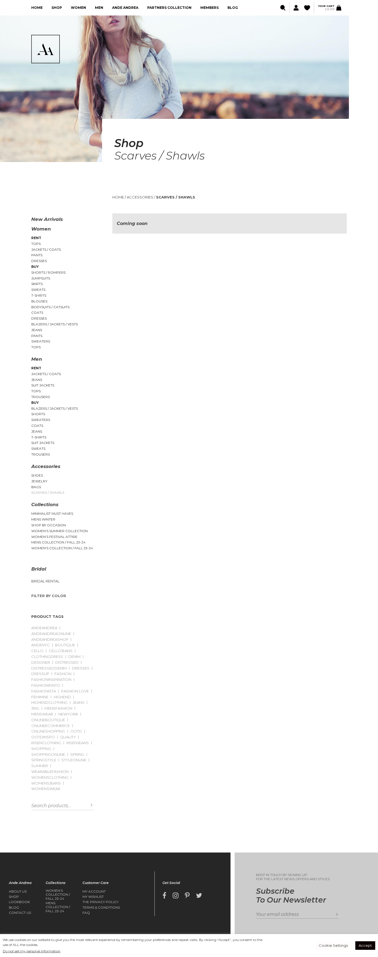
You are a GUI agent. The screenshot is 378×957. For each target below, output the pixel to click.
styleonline (73, 760)
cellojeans (61, 650)
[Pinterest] (187, 895)
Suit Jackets (42, 385)
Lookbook (19, 902)
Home (37, 8)
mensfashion (58, 708)
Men (99, 8)
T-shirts (38, 295)
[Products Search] (283, 8)
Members (209, 8)
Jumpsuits (40, 278)
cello (37, 650)
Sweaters (40, 341)
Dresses (39, 261)
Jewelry (39, 481)
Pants (36, 255)
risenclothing (46, 742)
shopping (41, 748)
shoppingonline (48, 754)
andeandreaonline (51, 633)
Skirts (37, 284)
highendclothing (49, 702)
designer (40, 662)
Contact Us (20, 913)
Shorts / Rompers (48, 272)
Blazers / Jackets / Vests (54, 324)
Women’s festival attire (54, 537)
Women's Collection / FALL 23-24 (62, 548)
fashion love (75, 691)
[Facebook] (164, 895)
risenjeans (77, 742)
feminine (39, 697)
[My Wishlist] (307, 8)
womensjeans (46, 783)
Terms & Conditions (101, 907)
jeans (78, 702)
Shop (56, 8)
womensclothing (49, 777)
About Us (18, 891)
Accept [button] (365, 945)
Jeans (36, 330)
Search (87, 805)
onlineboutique (48, 719)
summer (39, 765)
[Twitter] (199, 895)
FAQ (86, 913)
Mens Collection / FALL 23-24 (58, 542)
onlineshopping (48, 731)
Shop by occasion (48, 525)
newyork (68, 714)
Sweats (38, 289)
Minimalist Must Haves (52, 513)
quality (68, 737)
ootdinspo (43, 737)
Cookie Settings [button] (333, 945)
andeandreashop (49, 639)
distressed (67, 662)
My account (94, 891)
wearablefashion (50, 771)
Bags (36, 487)
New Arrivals (47, 219)
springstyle (43, 760)
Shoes (37, 475)
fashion (63, 673)
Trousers (40, 397)
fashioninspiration (51, 679)
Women (78, 8)
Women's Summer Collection (59, 531)
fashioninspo (45, 685)
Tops (36, 244)
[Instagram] (175, 895)
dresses (80, 668)
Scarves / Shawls (47, 492)
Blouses (39, 301)
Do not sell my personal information (31, 951)
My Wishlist (93, 897)
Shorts (38, 414)
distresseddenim (49, 668)
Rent (36, 238)
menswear (42, 714)
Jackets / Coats (46, 249)
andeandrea (44, 627)
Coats (37, 312)
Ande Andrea (125, 8)
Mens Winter (43, 519)
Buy (35, 267)
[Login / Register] (295, 8)
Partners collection (169, 8)
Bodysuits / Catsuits (50, 307)
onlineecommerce (50, 725)
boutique (65, 645)
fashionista (43, 691)
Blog (232, 8)
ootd (76, 731)
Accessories (45, 466)
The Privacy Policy (100, 902)
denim (74, 656)
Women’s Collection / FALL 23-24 (58, 895)
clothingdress (47, 656)
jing (35, 708)
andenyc (40, 645)
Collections (44, 504)
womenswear (45, 788)
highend (62, 697)
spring (77, 754)
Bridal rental (45, 581)
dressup (40, 673)
